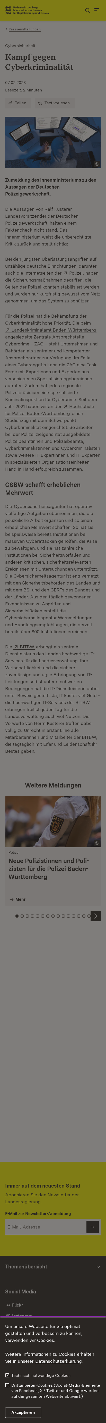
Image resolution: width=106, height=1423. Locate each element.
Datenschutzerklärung (58, 1361)
